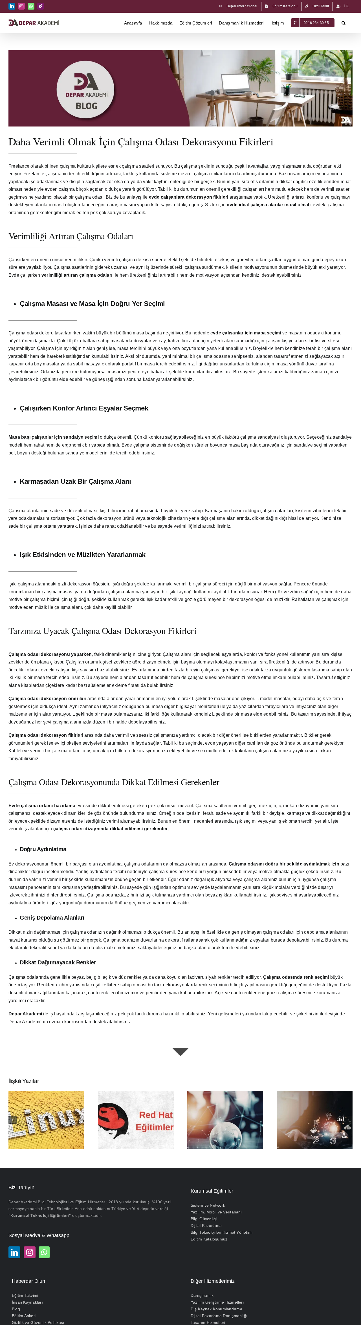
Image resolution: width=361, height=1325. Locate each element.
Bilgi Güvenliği (204, 1219)
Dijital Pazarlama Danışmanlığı (219, 1315)
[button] (343, 23)
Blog (16, 1309)
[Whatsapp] (44, 1252)
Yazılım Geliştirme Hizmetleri (217, 1302)
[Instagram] (30, 1252)
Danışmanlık (202, 1295)
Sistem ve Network (208, 1205)
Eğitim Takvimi (25, 1295)
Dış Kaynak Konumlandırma (216, 1309)
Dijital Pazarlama (206, 1225)
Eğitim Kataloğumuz (209, 1239)
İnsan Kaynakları (27, 1302)
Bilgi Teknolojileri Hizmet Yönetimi (221, 1232)
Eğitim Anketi (24, 1315)
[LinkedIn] (14, 1252)
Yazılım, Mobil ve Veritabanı (216, 1212)
